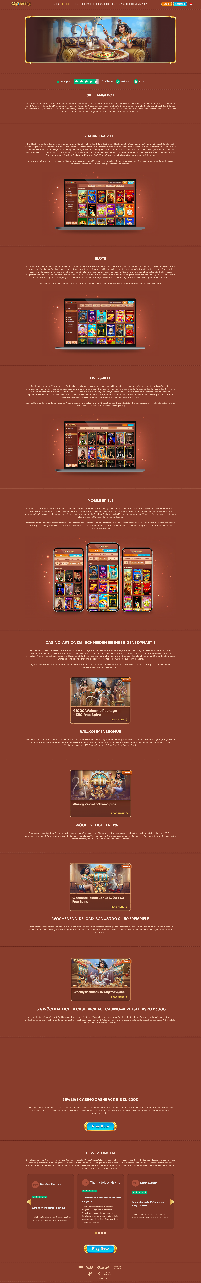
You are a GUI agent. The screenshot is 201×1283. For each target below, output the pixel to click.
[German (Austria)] (191, 4)
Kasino (65, 4)
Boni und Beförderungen (95, 4)
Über (56, 4)
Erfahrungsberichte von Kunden (129, 4)
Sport (76, 4)
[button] (28, 1201)
